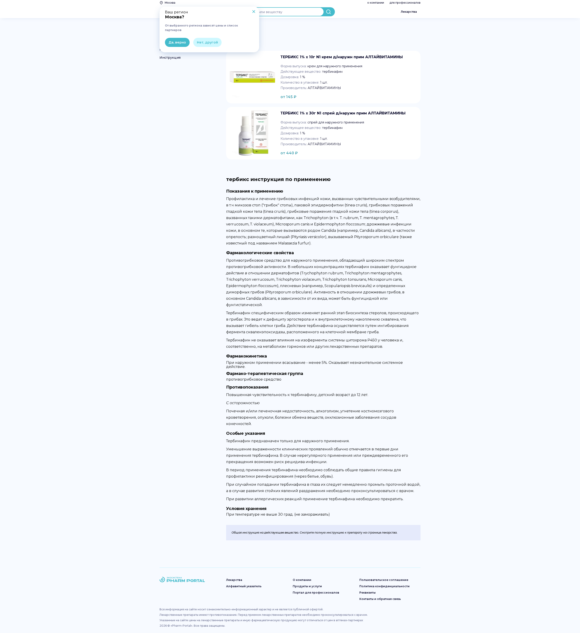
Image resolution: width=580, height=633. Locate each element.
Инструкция (170, 58)
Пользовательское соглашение (383, 580)
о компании (375, 2)
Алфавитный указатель (243, 586)
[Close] (253, 12)
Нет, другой (207, 42)
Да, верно (177, 42)
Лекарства (409, 11)
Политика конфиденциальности (384, 586)
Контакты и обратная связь (380, 599)
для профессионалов (404, 2)
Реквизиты (367, 592)
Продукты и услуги (307, 586)
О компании (302, 580)
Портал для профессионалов (316, 592)
